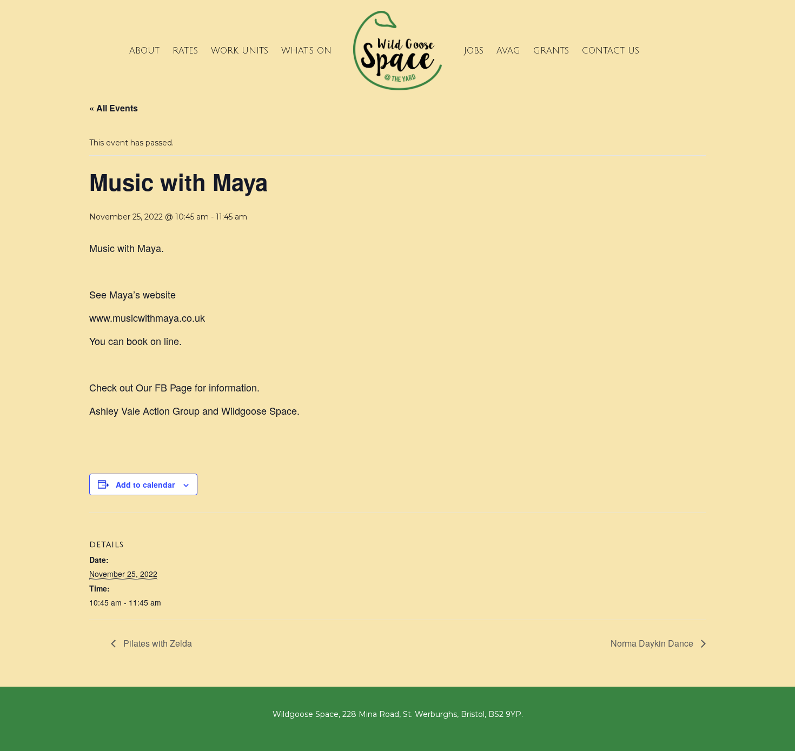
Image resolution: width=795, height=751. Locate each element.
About (144, 51)
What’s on (306, 51)
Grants (551, 51)
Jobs (473, 51)
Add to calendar (145, 484)
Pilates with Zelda (156, 643)
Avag (508, 51)
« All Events (113, 108)
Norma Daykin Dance (653, 643)
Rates (185, 51)
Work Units (239, 51)
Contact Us (610, 51)
